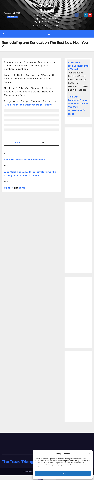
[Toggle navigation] (48, 34)
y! (77, 69)
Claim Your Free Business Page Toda (78, 66)
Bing (22, 187)
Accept (63, 473)
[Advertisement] (78, 163)
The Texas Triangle (19, 461)
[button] (89, 454)
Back (18, 142)
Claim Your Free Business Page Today (28, 104)
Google (8, 187)
